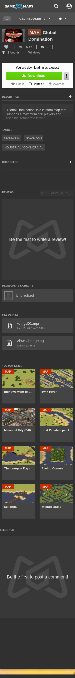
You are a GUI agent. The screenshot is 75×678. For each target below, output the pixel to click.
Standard (11, 137)
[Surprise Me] (62, 18)
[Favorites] (7, 18)
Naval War (34, 137)
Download (35, 76)
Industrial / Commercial (23, 147)
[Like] (6, 47)
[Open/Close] (70, 96)
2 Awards (13, 52)
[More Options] (66, 76)
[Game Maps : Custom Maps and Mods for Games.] (19, 6)
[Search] (56, 6)
